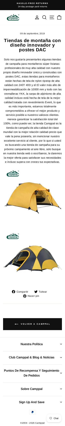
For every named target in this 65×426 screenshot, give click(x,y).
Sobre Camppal (31, 389)
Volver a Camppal (35, 324)
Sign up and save (31, 402)
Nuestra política (32, 344)
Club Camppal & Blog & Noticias (31, 357)
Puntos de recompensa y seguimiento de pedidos (31, 373)
